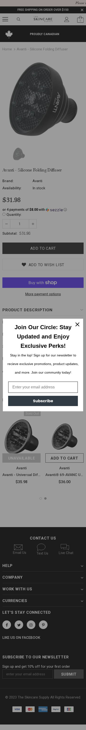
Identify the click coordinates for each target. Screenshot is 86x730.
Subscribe (43, 401)
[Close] (77, 324)
